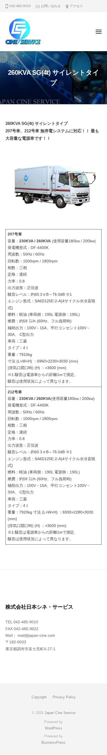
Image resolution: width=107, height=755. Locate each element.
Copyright (39, 697)
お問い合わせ (51, 6)
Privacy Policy (64, 697)
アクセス (76, 6)
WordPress (53, 728)
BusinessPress (53, 742)
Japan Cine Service (59, 713)
